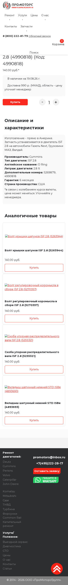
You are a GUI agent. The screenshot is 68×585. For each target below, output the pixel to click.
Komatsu (9, 491)
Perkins (8, 470)
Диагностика (12, 546)
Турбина (9, 509)
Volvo (6, 475)
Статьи (7, 568)
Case (6, 500)
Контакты (11, 26)
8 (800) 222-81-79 (15, 36)
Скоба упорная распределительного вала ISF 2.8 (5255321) (32, 354)
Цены (34, 15)
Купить (15, 102)
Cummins (9, 466)
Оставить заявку (46, 471)
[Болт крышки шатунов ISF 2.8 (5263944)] (34, 237)
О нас (45, 15)
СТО (6, 550)
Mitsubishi (9, 496)
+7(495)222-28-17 (49, 463)
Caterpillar (9, 479)
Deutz (7, 462)
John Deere (11, 484)
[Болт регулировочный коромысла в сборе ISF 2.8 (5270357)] (34, 288)
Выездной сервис (15, 542)
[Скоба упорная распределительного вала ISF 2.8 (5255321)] (34, 338)
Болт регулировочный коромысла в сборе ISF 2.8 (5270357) (31, 303)
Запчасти (26, 26)
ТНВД (7, 504)
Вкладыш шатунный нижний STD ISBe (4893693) (33, 405)
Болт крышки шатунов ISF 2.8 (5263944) (34, 250)
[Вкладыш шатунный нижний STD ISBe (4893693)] (34, 389)
